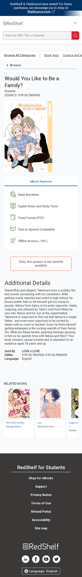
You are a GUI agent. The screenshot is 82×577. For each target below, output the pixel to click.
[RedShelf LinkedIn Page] (25, 562)
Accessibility (41, 520)
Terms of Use (41, 503)
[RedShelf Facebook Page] (36, 562)
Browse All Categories (19, 55)
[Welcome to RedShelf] (13, 23)
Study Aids (51, 55)
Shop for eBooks (41, 478)
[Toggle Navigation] (75, 23)
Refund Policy (41, 511)
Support (41, 486)
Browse (15, 65)
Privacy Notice (41, 495)
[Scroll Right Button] (78, 412)
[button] (40, 195)
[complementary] (41, 405)
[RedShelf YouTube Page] (46, 562)
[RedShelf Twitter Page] (56, 562)
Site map (41, 528)
